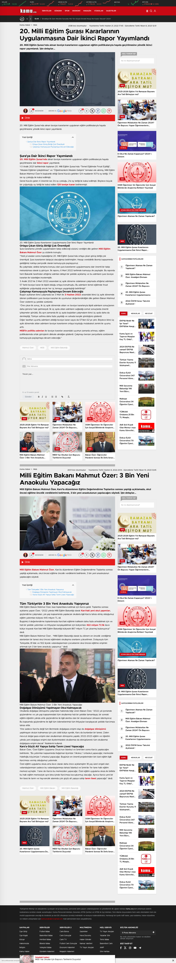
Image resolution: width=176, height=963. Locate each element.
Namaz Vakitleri (86, 943)
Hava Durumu (85, 935)
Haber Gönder (85, 939)
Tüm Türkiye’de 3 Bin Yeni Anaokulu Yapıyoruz (45, 589)
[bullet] (56, 396)
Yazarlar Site (105, 935)
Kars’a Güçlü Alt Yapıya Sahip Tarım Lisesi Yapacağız (53, 595)
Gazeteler (111, 11)
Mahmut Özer (28, 348)
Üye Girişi (23, 931)
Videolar (98, 11)
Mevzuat (149, 313)
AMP (102, 947)
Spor (67, 11)
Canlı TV (63, 939)
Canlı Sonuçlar (65, 935)
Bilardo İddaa (45, 943)
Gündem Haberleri (47, 951)
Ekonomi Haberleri (67, 947)
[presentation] (27, 18)
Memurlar (135, 313)
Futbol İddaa (45, 931)
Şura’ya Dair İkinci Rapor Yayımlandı (41, 142)
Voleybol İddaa (45, 947)
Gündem (58, 11)
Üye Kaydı (23, 935)
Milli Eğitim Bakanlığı (59, 348)
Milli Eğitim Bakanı (47, 788)
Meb (35, 25)
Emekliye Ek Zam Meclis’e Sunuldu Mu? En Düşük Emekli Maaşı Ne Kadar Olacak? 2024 (76, 19)
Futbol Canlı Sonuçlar (68, 943)
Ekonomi (76, 11)
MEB (42, 348)
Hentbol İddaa (45, 939)
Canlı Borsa (64, 931)
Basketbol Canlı (106, 943)
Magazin (87, 11)
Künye (22, 939)
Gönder (28, 397)
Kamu (123, 313)
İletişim (22, 947)
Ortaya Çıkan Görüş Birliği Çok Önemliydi (48, 144)
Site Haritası (105, 951)
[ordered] (52, 396)
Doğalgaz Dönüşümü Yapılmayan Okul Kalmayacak (52, 592)
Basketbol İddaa (46, 935)
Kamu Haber (25, 25)
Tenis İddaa (104, 939)
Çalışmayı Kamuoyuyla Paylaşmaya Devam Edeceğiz (53, 147)
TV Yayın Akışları (87, 947)
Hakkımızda (24, 943)
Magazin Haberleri (67, 951)
